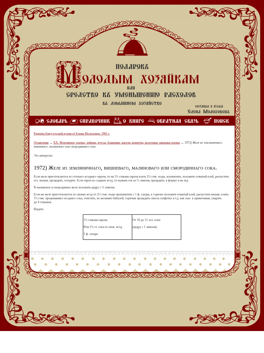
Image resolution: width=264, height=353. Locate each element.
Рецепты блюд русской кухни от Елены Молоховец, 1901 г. (72, 133)
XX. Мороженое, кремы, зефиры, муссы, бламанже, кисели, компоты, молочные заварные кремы (116, 142)
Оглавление (41, 142)
